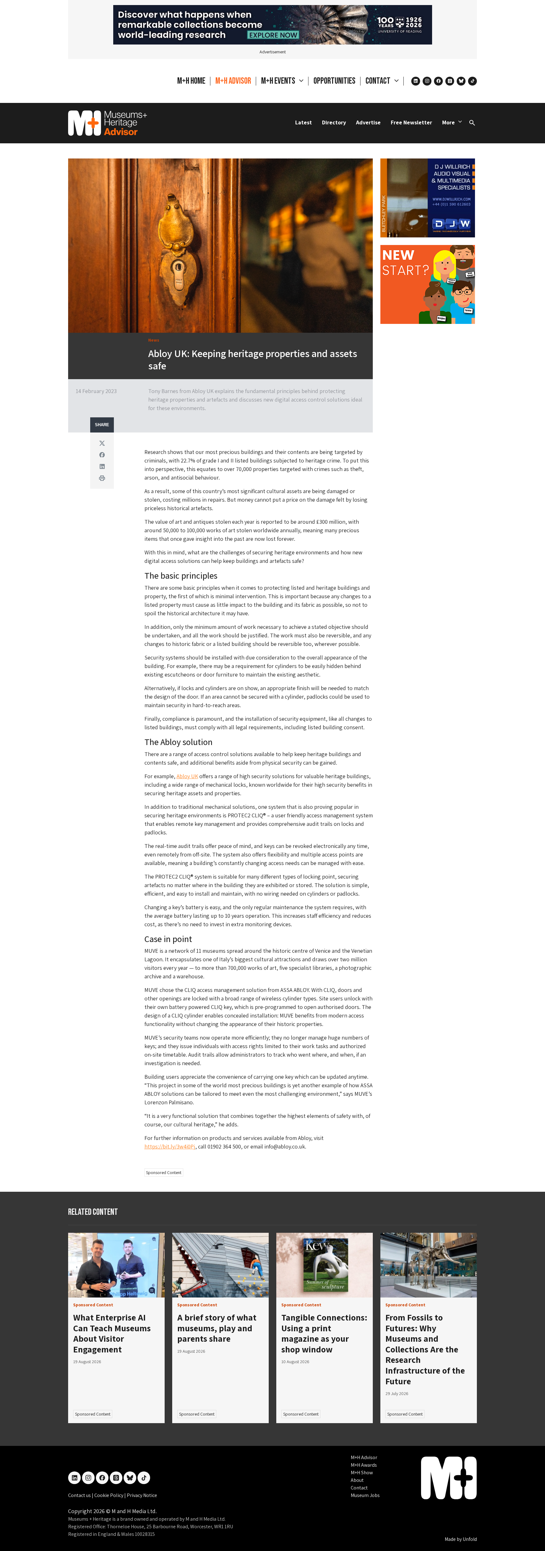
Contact (359, 1487)
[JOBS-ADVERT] (427, 283)
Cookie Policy (109, 1495)
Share (102, 425)
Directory (334, 122)
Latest (303, 122)
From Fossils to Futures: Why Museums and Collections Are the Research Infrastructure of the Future (425, 1349)
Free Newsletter (411, 122)
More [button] (448, 122)
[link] (116, 1265)
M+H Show (362, 1472)
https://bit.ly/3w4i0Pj (169, 1146)
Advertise (368, 122)
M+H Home (191, 81)
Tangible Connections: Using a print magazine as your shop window (324, 1333)
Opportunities (334, 81)
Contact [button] (379, 81)
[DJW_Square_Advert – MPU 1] (427, 197)
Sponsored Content (163, 1172)
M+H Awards (364, 1465)
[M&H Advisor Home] (107, 123)
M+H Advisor (233, 81)
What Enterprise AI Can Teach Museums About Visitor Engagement (112, 1333)
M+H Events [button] (278, 81)
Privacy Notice (142, 1495)
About (357, 1480)
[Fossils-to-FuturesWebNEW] (272, 24)
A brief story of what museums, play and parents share (216, 1327)
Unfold (470, 1539)
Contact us (80, 1495)
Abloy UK (187, 776)
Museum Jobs (365, 1495)
